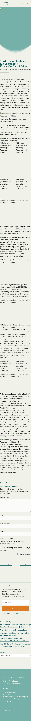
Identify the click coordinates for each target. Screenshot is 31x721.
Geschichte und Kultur (16, 69)
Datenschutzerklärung (21, 613)
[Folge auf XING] (20, 570)
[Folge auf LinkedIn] (11, 570)
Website (2, 531)
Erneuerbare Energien (13, 699)
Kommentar (4, 498)
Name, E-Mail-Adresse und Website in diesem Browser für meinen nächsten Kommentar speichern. (13, 541)
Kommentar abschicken (24, 554)
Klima (7, 694)
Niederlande (27, 69)
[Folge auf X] (15, 570)
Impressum (7, 683)
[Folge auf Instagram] (6, 570)
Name (2, 515)
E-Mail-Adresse (5, 523)
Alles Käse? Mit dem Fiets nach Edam (13, 630)
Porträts (8, 701)
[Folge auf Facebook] (2, 570)
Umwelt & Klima (4, 72)
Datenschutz (17, 683)
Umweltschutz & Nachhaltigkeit (16, 697)
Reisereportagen (11, 692)
